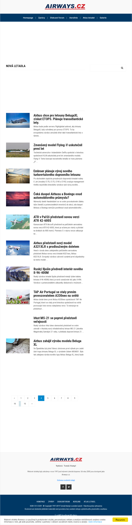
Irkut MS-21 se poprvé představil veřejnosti (55, 319)
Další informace (95, 522)
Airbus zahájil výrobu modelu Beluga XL (57, 342)
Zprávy (41, 17)
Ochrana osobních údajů (66, 480)
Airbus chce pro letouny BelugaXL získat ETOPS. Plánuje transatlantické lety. (58, 119)
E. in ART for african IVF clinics (66, 515)
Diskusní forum (57, 17)
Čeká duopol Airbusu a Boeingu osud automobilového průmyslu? (58, 195)
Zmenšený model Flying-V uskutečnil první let (58, 146)
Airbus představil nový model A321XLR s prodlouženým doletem (56, 244)
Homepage (28, 17)
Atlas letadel (89, 17)
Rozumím (120, 519)
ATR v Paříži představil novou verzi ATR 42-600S (56, 218)
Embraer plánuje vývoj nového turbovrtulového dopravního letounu (57, 172)
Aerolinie (73, 17)
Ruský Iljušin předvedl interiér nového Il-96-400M (58, 270)
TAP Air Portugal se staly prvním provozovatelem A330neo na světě (56, 293)
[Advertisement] (66, 41)
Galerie (103, 17)
